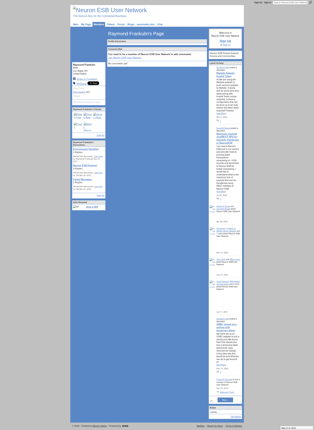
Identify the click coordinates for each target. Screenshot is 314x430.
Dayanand (220, 228)
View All (100, 135)
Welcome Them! (227, 392)
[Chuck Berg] (88, 117)
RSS (211, 401)
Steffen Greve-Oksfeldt (226, 230)
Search (310, 2)
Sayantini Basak (223, 127)
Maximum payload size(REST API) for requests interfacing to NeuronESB (227, 138)
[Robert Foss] (78, 117)
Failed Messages (82, 179)
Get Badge (236, 416)
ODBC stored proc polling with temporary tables (226, 327)
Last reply (98, 156)
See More (221, 113)
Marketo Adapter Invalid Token (225, 75)
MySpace (82, 83)
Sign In (267, 2)
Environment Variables (86, 149)
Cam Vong (221, 259)
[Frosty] (78, 126)
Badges (200, 425)
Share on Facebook (87, 79)
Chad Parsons (222, 281)
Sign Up (258, 2)
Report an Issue (215, 425)
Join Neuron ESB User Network (124, 57)
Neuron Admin (99, 425)
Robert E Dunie (223, 206)
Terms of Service (234, 425)
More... (225, 399)
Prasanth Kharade (224, 379)
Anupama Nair (222, 67)
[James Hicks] (97, 117)
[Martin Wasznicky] (88, 126)
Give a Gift (92, 206)
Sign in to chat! (288, 428)
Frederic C (231, 228)
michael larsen (222, 283)
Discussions (79, 92)
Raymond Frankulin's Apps (86, 101)
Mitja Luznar (235, 259)
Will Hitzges (235, 281)
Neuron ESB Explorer (85, 165)
